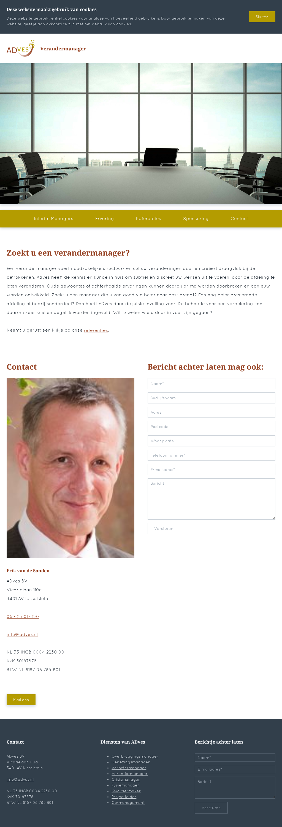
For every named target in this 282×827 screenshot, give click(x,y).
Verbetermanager (129, 768)
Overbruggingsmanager (135, 756)
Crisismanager (126, 779)
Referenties (148, 218)
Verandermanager (130, 773)
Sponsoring (196, 218)
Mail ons (21, 700)
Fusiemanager (125, 785)
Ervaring (104, 218)
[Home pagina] (21, 48)
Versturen (163, 528)
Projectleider (124, 797)
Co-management (128, 802)
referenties (96, 330)
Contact (239, 218)
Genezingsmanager (131, 762)
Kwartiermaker (126, 791)
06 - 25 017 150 (23, 616)
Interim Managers (53, 218)
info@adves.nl (22, 634)
